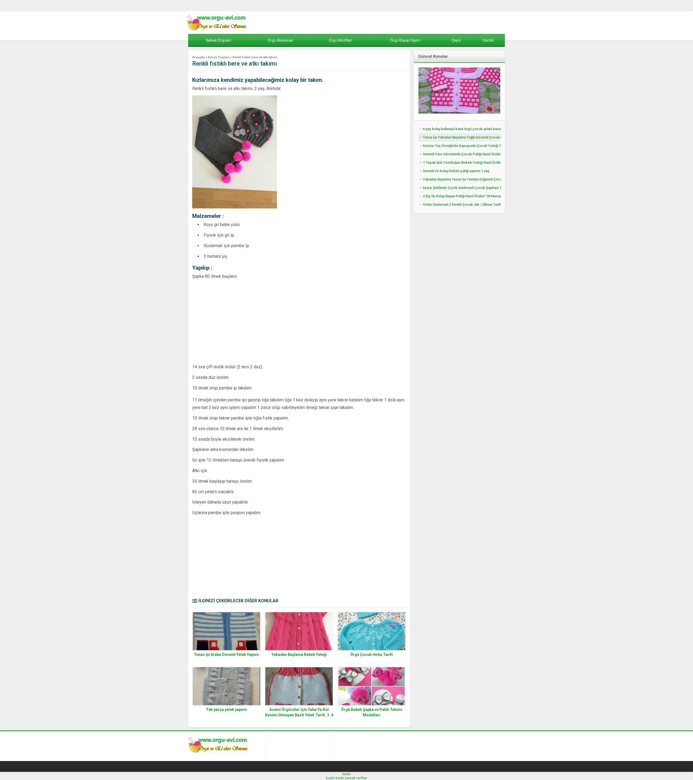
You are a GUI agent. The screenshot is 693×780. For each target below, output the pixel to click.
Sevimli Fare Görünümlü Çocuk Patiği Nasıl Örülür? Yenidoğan (462, 154)
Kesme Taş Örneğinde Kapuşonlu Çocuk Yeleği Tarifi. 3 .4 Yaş (462, 146)
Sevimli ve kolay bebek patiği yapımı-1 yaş (456, 171)
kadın (346, 774)
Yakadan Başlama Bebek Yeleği (299, 654)
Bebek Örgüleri (219, 57)
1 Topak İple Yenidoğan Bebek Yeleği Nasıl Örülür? (462, 162)
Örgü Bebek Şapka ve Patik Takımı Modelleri (371, 712)
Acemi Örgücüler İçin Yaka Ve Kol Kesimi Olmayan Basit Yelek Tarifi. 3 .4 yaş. (299, 715)
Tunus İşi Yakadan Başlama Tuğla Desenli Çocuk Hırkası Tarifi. (462, 137)
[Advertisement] (237, 321)
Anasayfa (198, 57)
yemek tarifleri (356, 778)
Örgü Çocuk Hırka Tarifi (371, 654)
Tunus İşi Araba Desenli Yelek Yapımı (226, 654)
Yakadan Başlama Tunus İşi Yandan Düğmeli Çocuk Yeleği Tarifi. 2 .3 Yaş (462, 179)
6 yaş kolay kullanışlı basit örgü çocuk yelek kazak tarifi (462, 129)
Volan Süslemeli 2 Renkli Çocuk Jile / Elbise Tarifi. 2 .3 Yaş (462, 204)
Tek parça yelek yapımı (226, 709)
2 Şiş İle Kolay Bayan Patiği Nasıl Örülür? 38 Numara (462, 196)
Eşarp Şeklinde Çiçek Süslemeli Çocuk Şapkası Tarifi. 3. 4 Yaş (462, 188)
